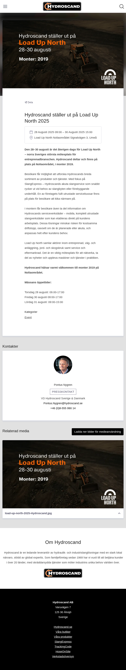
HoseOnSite (63, 651)
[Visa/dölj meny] (5, 6)
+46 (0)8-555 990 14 (63, 408)
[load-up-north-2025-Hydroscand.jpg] (63, 474)
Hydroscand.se (63, 626)
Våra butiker (63, 631)
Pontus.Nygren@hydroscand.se (63, 403)
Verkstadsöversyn (63, 656)
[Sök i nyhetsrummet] (121, 6)
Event (28, 317)
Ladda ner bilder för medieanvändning (97, 431)
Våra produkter (63, 636)
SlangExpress (63, 641)
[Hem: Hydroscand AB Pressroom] (62, 6)
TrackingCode (63, 646)
